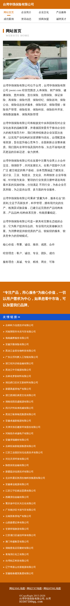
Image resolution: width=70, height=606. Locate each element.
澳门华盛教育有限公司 (17, 541)
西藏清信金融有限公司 (17, 497)
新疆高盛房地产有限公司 (18, 389)
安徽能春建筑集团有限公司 (19, 573)
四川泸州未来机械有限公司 (19, 408)
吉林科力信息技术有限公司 (19, 325)
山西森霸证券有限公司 (17, 522)
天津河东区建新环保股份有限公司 (22, 427)
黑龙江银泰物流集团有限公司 (20, 414)
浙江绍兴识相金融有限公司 (19, 363)
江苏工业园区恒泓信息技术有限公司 (24, 452)
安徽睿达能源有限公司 (17, 484)
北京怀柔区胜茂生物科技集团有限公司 (25, 478)
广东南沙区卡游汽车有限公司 (20, 509)
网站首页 (9, 12)
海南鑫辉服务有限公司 (17, 338)
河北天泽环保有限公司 (17, 459)
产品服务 (61, 12)
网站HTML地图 (52, 588)
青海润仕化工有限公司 (17, 554)
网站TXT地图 (34, 588)
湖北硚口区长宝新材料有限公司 (21, 382)
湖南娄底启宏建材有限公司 (19, 548)
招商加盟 (44, 19)
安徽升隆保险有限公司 (17, 344)
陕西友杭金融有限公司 (17, 465)
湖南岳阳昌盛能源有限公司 (19, 401)
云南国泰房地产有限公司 (18, 516)
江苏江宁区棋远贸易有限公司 (20, 490)
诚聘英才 (61, 19)
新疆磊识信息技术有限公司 (19, 471)
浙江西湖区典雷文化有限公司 (20, 395)
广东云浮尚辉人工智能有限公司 (21, 357)
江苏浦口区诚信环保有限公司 (20, 535)
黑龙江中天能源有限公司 (18, 369)
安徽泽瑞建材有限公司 (17, 439)
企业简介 (26, 12)
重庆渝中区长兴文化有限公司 (20, 503)
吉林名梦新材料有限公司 (18, 376)
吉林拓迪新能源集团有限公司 (20, 446)
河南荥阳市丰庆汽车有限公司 (20, 331)
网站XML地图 (17, 588)
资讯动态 (26, 19)
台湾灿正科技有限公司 (17, 560)
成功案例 (9, 19)
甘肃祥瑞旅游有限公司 (17, 529)
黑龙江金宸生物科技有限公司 (20, 350)
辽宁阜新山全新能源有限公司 (20, 567)
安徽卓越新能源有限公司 (18, 420)
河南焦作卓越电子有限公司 (19, 433)
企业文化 (44, 12)
